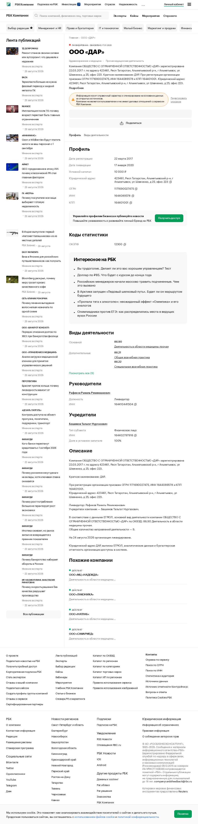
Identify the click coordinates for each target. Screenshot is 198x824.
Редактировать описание (179, 99)
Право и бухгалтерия (80, 28)
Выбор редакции (18, 28)
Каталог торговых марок (107, 671)
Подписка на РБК (47, 4)
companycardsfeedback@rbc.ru (173, 781)
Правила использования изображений (115, 688)
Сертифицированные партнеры (24, 704)
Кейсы (134, 16)
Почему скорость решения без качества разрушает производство (40, 591)
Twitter (10, 768)
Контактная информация (20, 730)
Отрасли (110, 4)
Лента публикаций (23, 40)
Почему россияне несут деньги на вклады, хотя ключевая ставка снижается (41, 476)
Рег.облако (103, 785)
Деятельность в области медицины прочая (141, 346)
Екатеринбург (59, 730)
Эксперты (120, 16)
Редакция (11, 736)
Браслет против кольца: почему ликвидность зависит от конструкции (40, 389)
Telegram (11, 785)
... (143, 4)
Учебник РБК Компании (69, 688)
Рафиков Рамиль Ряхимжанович (89, 393)
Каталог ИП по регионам (107, 677)
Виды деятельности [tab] (96, 135)
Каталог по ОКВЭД (104, 655)
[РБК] (8, 4)
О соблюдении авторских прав (160, 736)
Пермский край (60, 771)
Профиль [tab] (75, 135)
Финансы (187, 28)
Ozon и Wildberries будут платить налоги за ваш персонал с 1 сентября (41, 143)
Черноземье (58, 794)
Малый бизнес (133, 28)
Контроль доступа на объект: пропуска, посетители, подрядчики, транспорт (39, 418)
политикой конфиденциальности (138, 816)
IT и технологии (108, 28)
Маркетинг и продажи (162, 28)
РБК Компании (24, 4)
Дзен (9, 791)
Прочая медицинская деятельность (125, 60)
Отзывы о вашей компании (22, 682)
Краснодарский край (63, 759)
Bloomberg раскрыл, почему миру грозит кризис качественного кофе (38, 282)
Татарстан (57, 782)
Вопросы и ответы (156, 692)
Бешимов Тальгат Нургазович (88, 424)
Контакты (151, 654)
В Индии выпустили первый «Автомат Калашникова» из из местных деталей (39, 235)
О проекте (170, 16)
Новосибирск (59, 736)
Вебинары (61, 677)
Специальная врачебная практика (136, 366)
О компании (13, 724)
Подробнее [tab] (76, 88)
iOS (99, 759)
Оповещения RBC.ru (109, 744)
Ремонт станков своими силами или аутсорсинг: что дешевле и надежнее (40, 57)
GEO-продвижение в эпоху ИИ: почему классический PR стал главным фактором (40, 172)
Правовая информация (155, 730)
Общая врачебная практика (132, 357)
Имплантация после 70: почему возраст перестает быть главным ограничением (41, 114)
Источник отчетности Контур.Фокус (167, 686)
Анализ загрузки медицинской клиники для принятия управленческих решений (40, 360)
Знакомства (104, 796)
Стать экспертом (16, 677)
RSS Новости (104, 739)
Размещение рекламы (18, 742)
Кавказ (55, 800)
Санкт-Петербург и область (67, 724)
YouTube (11, 779)
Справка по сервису (157, 659)
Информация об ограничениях (160, 724)
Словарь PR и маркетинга (70, 698)
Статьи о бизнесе (65, 693)
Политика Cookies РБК (159, 697)
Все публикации (33, 614)
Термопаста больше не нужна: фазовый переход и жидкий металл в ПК (39, 85)
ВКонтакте (12, 762)
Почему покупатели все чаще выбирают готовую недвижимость (39, 201)
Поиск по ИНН (154, 670)
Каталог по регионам (105, 661)
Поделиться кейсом (17, 688)
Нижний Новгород (62, 765)
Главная (73, 37)
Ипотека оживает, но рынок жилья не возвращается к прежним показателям (38, 534)
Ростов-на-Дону (60, 776)
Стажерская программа (20, 748)
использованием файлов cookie (94, 816)
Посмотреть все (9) (81, 372)
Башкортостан (60, 742)
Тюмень (55, 788)
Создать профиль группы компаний (27, 693)
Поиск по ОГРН (155, 665)
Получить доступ (169, 218)
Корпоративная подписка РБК (24, 671)
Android (101, 765)
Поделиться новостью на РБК (23, 661)
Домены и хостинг (108, 779)
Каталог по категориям (106, 666)
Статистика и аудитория (160, 675)
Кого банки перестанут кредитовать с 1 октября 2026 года (39, 447)
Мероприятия (92, 4)
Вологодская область (63, 748)
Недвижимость (128, 4)
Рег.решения (104, 790)
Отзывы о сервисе (16, 698)
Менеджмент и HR (49, 28)
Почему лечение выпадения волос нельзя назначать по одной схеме (38, 307)
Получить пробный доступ (21, 666)
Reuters (183, 791)
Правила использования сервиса (112, 682)
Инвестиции (69, 4)
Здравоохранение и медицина (85, 60)
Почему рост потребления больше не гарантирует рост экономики (38, 505)
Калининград (59, 753)
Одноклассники (15, 773)
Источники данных (157, 681)
